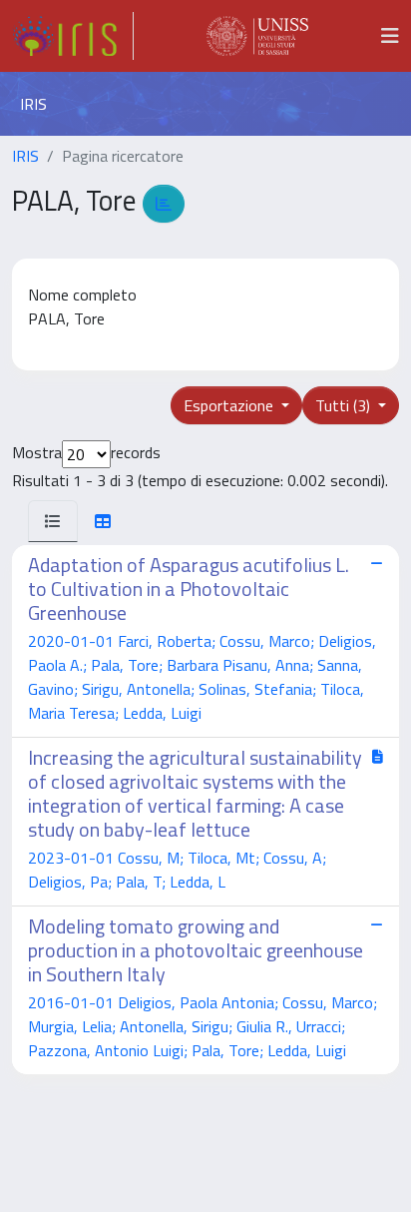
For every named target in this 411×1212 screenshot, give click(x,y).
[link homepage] (73, 36)
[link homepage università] (257, 36)
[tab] (53, 521)
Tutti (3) (344, 405)
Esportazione (230, 405)
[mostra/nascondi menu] (390, 36)
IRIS (25, 156)
